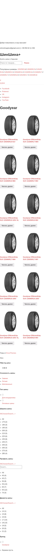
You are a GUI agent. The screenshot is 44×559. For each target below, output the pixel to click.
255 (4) (4, 445)
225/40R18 (33, 75)
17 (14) (4, 520)
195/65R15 (31, 69)
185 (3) (4, 425)
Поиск (26, 63)
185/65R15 (9, 72)
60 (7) (4, 487)
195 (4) (4, 428)
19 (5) (4, 525)
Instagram (5, 97)
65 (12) (4, 490)
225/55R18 (14, 75)
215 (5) (4, 433)
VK (3, 94)
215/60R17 (38, 72)
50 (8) (4, 481)
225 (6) (4, 436)
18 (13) (4, 523)
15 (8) (4, 514)
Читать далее (7, 147)
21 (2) (4, 531)
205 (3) (4, 430)
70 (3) (4, 493)
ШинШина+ (10, 54)
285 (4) (4, 453)
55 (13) (4, 484)
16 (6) (4, 517)
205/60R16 (18, 72)
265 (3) (4, 448)
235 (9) (4, 439)
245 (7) (4, 442)
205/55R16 (22, 69)
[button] (5, 378)
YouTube (5, 100)
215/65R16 (28, 72)
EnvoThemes (11, 353)
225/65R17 (4, 75)
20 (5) (4, 528)
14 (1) (4, 511)
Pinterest (5, 91)
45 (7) (4, 478)
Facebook (5, 88)
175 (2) (4, 422)
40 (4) (4, 475)
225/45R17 (23, 75)
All (3, 419)
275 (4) (4, 450)
